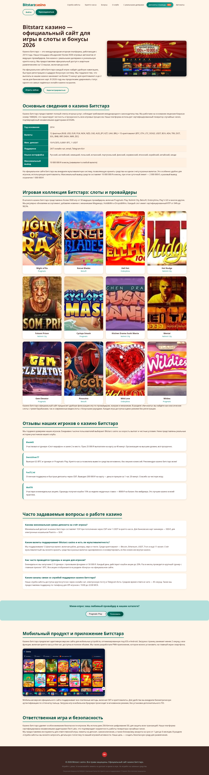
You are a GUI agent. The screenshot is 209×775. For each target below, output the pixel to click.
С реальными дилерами (133, 5)
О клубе (115, 5)
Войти (28, 12)
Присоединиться (46, 12)
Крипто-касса (90, 5)
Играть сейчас (32, 90)
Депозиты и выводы (160, 5)
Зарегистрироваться (56, 90)
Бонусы (104, 5)
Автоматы (180, 5)
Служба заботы (73, 5)
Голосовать (115, 614)
